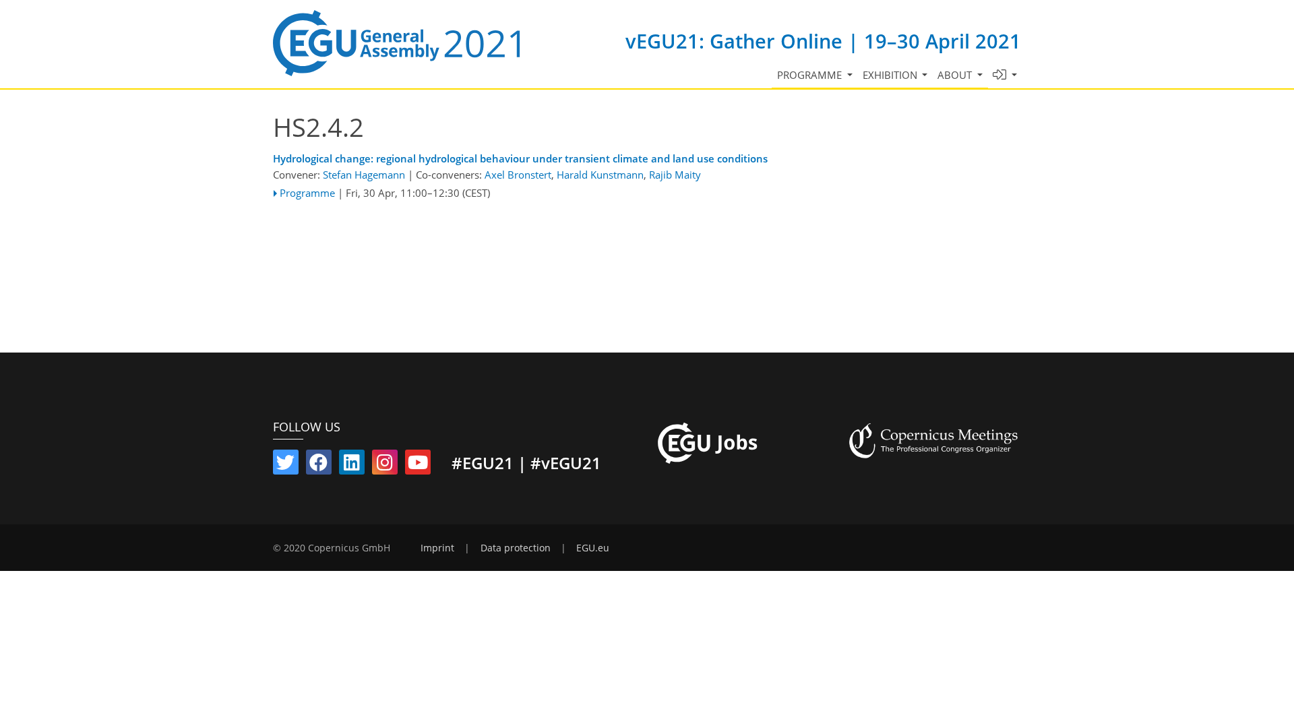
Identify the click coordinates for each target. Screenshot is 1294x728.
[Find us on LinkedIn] (352, 465)
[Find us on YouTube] (418, 465)
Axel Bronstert (518, 174)
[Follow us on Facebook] (319, 465)
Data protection (516, 548)
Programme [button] (810, 75)
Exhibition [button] (891, 75)
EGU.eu (592, 548)
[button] (1005, 75)
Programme (307, 193)
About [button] (956, 75)
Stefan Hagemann (364, 174)
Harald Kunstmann (600, 174)
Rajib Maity (675, 174)
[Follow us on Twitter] (286, 465)
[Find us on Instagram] (385, 465)
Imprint (437, 548)
